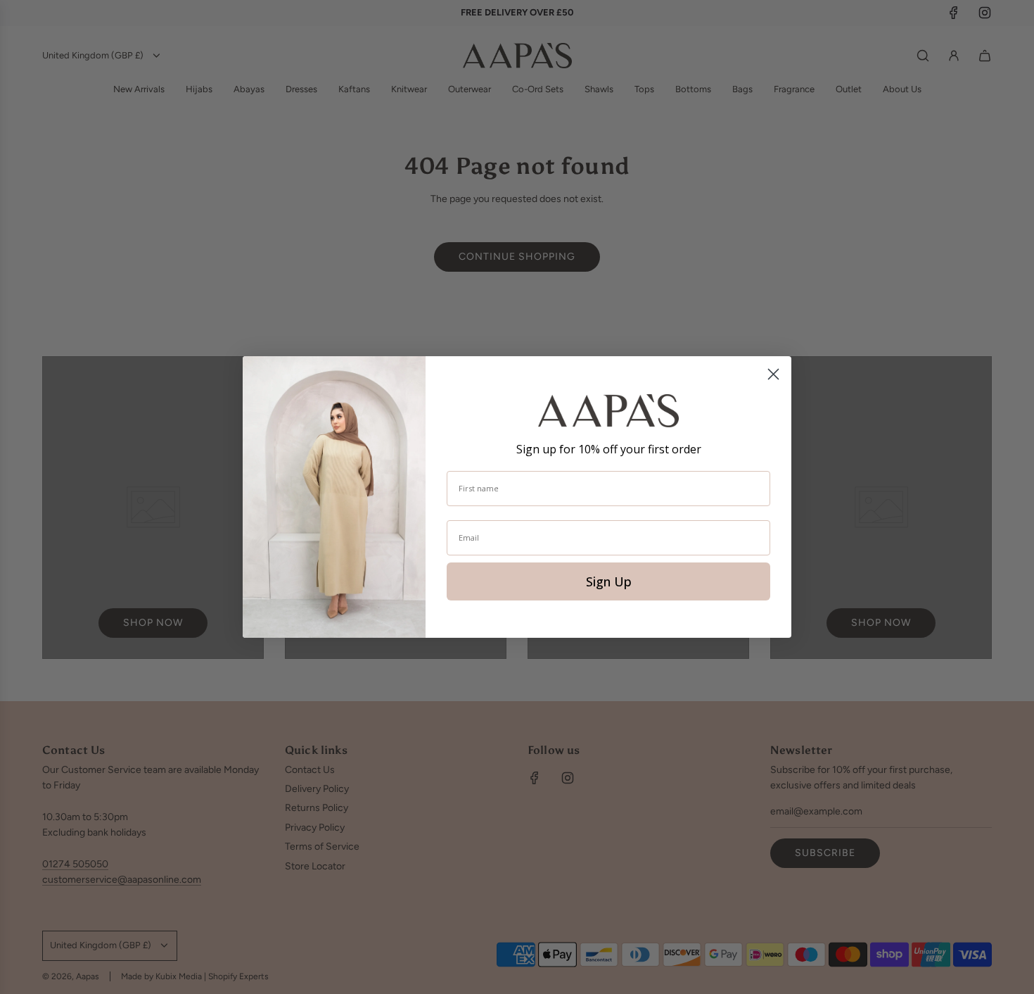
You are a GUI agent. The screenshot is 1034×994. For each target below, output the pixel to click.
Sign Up (609, 581)
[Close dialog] (773, 374)
